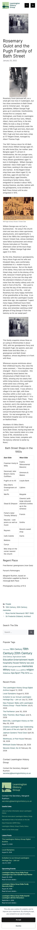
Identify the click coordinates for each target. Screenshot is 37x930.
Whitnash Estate (9, 745)
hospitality (7, 663)
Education (8, 659)
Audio (24, 657)
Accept (18, 920)
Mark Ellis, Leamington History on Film (18, 721)
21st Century (7, 657)
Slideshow (6, 673)
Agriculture (17, 657)
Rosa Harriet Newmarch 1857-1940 (20, 613)
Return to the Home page (10, 829)
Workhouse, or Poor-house (13, 739)
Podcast (18, 670)
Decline (18, 926)
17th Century (6, 649)
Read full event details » (9, 880)
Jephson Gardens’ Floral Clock (15, 733)
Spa (13, 673)
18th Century (16, 649)
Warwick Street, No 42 (12, 748)
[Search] (31, 632)
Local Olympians (9, 694)
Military (6, 669)
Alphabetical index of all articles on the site (16, 819)
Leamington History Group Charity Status (15, 826)
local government (14, 666)
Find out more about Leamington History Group (17, 816)
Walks (31, 673)
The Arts (25, 673)
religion (30, 669)
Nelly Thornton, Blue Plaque (14, 715)
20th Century (22, 607)
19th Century (11, 607)
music (13, 670)
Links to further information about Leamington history (16, 812)
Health (31, 660)
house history (19, 663)
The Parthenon (9, 711)
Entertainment (21, 659)
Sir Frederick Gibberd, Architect (18, 616)
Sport (17, 673)
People (8, 604)
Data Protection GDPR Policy (11, 823)
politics (23, 670)
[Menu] (27, 5)
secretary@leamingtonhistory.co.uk (17, 773)
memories (7, 610)
